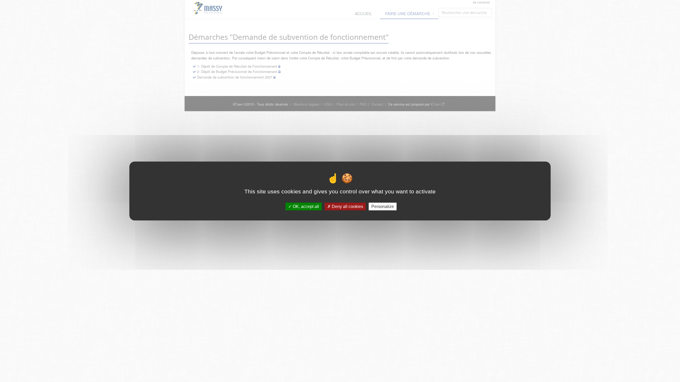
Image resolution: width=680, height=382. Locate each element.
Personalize (382, 206)
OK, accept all (305, 206)
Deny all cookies (347, 206)
